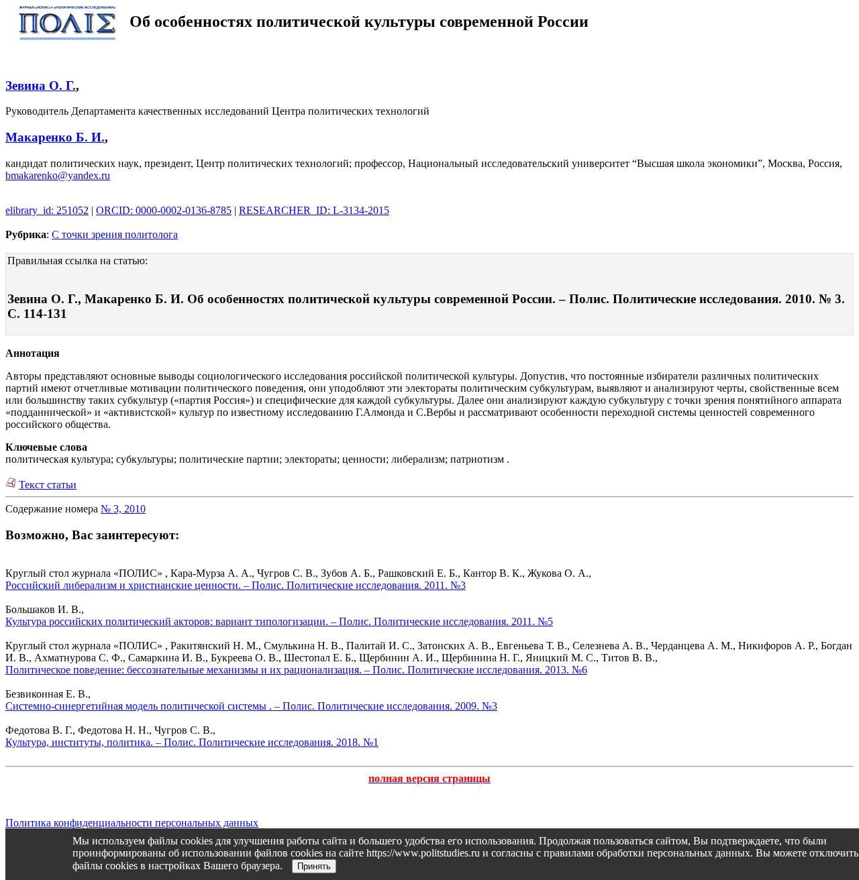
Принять (314, 866)
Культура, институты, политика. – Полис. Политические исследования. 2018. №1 (191, 742)
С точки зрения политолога (115, 234)
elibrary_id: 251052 (47, 210)
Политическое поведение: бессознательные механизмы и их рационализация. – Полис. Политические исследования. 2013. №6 (296, 669)
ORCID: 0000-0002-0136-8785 (164, 210)
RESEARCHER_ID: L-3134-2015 (314, 210)
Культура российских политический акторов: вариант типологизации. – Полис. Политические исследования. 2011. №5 (279, 621)
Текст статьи (48, 484)
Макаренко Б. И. (55, 137)
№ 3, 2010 (123, 508)
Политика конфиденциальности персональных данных (131, 822)
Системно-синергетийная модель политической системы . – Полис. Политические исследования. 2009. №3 (251, 706)
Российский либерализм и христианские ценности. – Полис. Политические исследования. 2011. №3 (235, 585)
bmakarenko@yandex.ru (57, 175)
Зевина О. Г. (40, 85)
